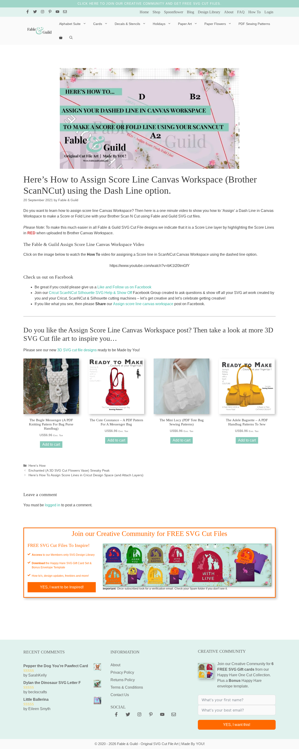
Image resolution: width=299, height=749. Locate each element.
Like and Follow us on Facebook (124, 287)
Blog (190, 12)
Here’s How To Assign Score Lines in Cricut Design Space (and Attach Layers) (85, 475)
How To (254, 12)
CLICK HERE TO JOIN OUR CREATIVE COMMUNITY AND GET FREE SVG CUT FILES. (149, 3)
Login (268, 12)
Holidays (159, 24)
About (228, 12)
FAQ (241, 12)
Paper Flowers (215, 24)
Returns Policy (122, 680)
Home (144, 12)
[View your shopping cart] (61, 38)
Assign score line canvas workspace (143, 304)
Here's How (37, 465)
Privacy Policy (122, 672)
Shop (156, 12)
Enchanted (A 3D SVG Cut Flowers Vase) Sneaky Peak (69, 470)
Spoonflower (173, 12)
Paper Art (185, 24)
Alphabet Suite (70, 24)
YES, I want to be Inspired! (62, 587)
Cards (97, 24)
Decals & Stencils (127, 24)
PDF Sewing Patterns (254, 24)
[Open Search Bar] (71, 38)
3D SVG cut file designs (77, 350)
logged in (52, 505)
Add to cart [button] (51, 444)
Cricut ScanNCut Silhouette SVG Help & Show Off (90, 293)
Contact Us (119, 695)
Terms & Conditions (126, 687)
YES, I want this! (236, 725)
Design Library (209, 12)
